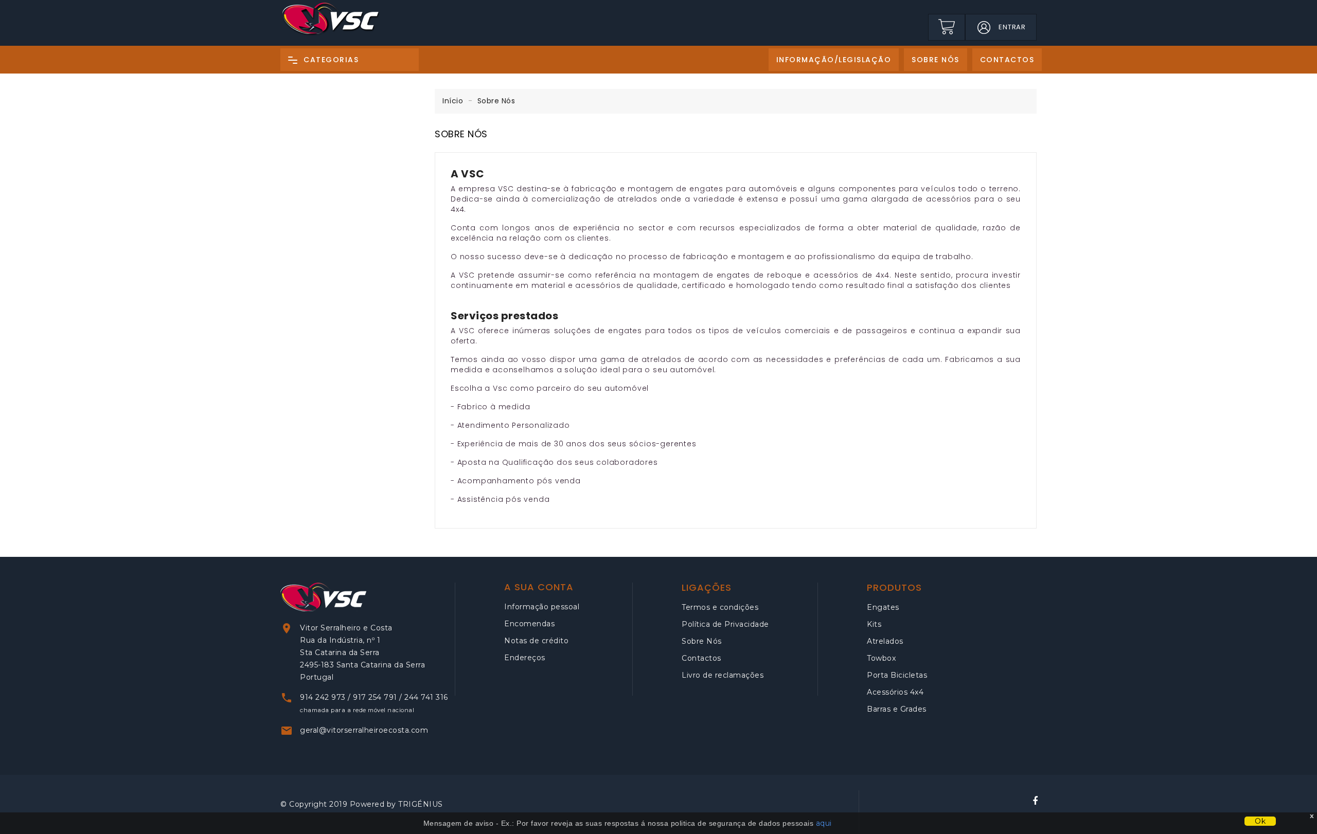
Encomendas (529, 623)
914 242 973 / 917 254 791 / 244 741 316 (374, 697)
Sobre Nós (702, 641)
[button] (983, 27)
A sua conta (539, 587)
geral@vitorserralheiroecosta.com (364, 730)
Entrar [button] (1012, 27)
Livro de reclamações (722, 675)
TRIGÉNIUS (420, 804)
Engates (883, 607)
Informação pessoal (541, 606)
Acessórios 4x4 (895, 692)
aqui (824, 823)
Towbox (881, 658)
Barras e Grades (897, 709)
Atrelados (885, 641)
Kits (874, 624)
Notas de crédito (536, 640)
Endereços (524, 657)
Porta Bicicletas (897, 675)
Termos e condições (720, 607)
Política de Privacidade (725, 624)
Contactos (701, 658)
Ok (1260, 821)
